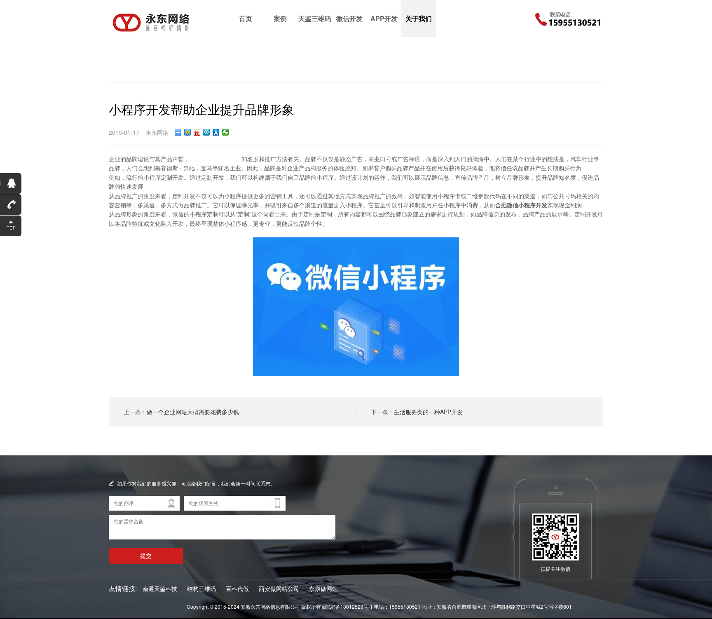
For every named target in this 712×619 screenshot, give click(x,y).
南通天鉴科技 (160, 588)
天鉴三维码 (314, 18)
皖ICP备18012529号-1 (347, 606)
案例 (280, 18)
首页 (245, 18)
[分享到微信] (225, 132)
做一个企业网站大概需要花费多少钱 (193, 412)
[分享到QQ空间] (187, 132)
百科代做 (237, 588)
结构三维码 (201, 588)
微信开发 (349, 18)
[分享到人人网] (216, 132)
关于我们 (418, 18)
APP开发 (384, 18)
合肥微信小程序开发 (215, 159)
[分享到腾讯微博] (206, 132)
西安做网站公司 (279, 588)
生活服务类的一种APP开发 (428, 412)
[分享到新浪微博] (197, 132)
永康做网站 (323, 588)
